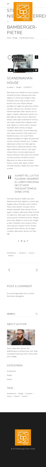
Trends (24, 396)
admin (11, 87)
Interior (11, 255)
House (31, 253)
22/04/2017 (27, 87)
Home (9, 38)
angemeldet (18, 293)
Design (15, 38)
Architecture (11, 253)
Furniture (22, 253)
